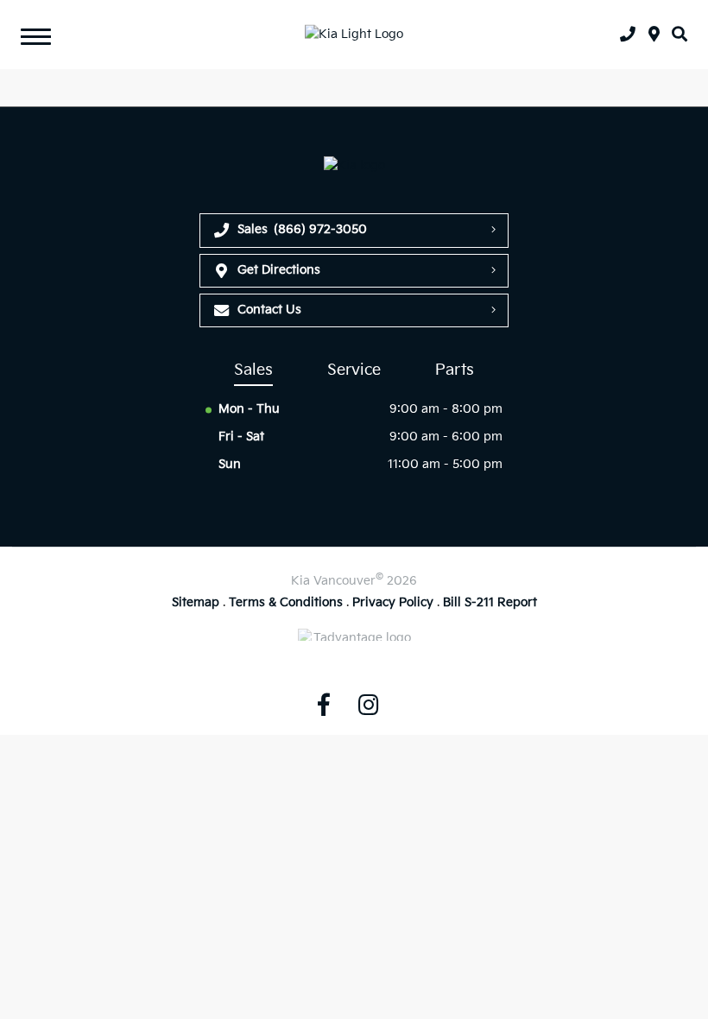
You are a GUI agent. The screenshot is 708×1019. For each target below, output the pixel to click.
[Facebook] (323, 704)
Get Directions (278, 270)
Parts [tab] (454, 370)
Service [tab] (354, 370)
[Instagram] (368, 704)
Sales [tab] (253, 370)
